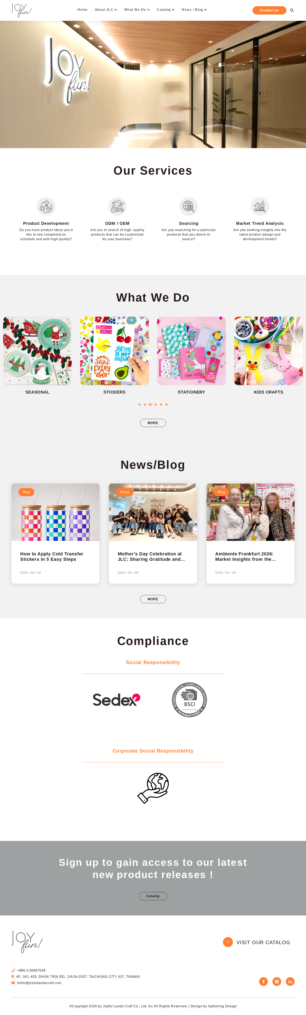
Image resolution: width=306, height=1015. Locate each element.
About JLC (104, 9)
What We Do (135, 9)
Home (82, 9)
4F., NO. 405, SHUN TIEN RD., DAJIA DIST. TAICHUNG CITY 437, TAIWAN (78, 976)
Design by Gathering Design (214, 1006)
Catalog (164, 9)
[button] (139, 405)
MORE (153, 423)
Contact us (269, 10)
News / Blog (192, 9)
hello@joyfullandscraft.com (39, 983)
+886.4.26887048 (31, 970)
